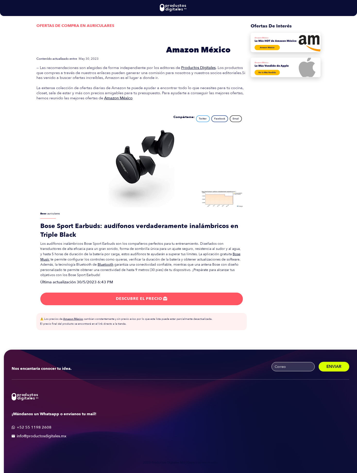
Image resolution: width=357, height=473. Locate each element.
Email (236, 118)
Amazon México (198, 50)
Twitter (203, 118)
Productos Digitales (198, 67)
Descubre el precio (141, 298)
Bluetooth (105, 264)
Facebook (219, 118)
